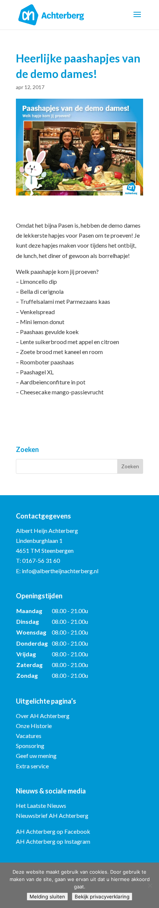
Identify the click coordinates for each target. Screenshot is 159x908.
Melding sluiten (47, 897)
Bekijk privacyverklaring (102, 897)
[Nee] (149, 885)
